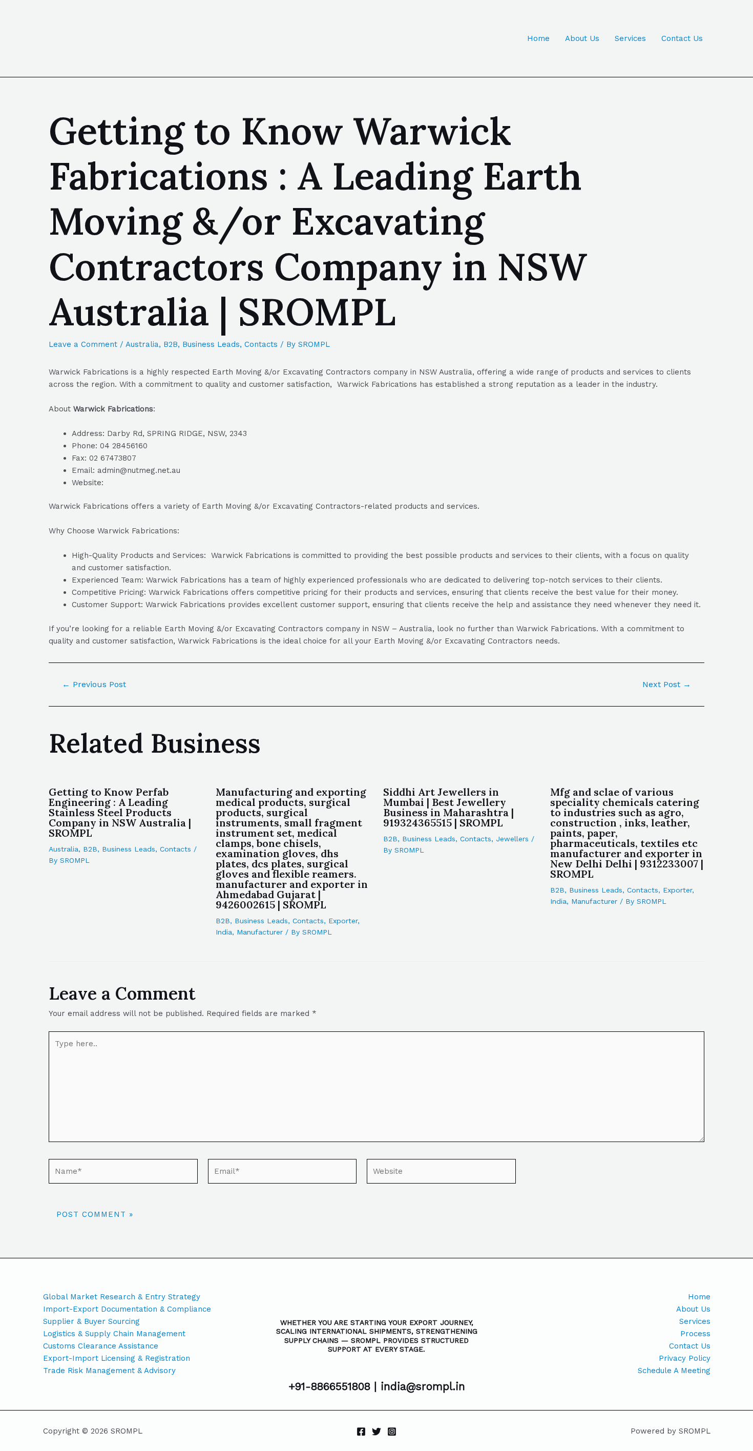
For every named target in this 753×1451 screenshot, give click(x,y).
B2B (170, 344)
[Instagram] (391, 1431)
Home (538, 38)
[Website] (441, 1173)
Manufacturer (260, 932)
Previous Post (94, 684)
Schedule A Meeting (674, 1370)
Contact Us (682, 38)
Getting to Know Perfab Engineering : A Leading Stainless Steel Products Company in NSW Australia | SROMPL (120, 812)
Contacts (261, 344)
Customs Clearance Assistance (100, 1346)
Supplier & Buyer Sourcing (91, 1321)
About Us (582, 38)
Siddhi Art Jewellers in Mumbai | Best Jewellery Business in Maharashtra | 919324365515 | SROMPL (448, 807)
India (224, 932)
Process (695, 1333)
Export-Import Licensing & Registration (116, 1358)
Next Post (666, 684)
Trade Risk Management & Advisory (109, 1370)
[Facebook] (361, 1431)
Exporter (343, 921)
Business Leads (211, 344)
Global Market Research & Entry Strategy (121, 1296)
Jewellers (512, 839)
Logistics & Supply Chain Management (114, 1333)
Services (630, 38)
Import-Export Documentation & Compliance (127, 1309)
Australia (142, 344)
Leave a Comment (83, 344)
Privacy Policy (684, 1358)
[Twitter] (376, 1431)
